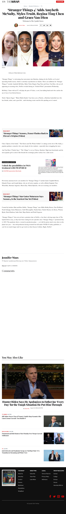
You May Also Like (12, 357)
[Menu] (3, 2)
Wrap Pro (33, 470)
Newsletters (21, 488)
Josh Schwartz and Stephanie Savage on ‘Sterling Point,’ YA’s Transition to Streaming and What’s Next (21, 452)
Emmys (55, 479)
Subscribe (60, 1)
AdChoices (44, 479)
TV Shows (4, 414)
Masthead (20, 485)
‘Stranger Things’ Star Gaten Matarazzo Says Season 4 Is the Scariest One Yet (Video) (23, 197)
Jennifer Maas (22, 25)
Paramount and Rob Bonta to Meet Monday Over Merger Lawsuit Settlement (22, 434)
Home (25, 6)
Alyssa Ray (27, 408)
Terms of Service (46, 473)
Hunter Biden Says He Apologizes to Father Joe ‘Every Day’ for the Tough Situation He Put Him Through (33, 403)
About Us (20, 473)
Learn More (33, 479)
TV (41, 6)
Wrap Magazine (59, 470)
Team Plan (32, 476)
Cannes (55, 473)
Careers (20, 482)
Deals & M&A (5, 431)
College (55, 476)
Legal (44, 470)
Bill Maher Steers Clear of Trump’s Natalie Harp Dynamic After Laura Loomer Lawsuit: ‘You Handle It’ (21, 417)
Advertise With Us (58, 485)
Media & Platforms (34, 6)
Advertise (20, 476)
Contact (20, 479)
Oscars (55, 482)
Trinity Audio (17, 73)
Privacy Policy (45, 476)
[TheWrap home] (13, 2)
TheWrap (21, 470)
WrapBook (21, 491)
